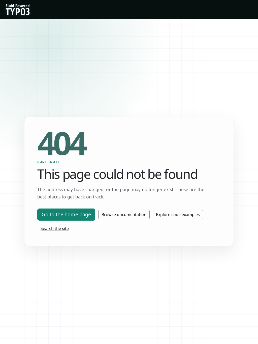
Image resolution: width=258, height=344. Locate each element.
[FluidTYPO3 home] (17, 10)
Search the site (55, 228)
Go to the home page (66, 214)
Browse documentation (124, 214)
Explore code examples (178, 214)
